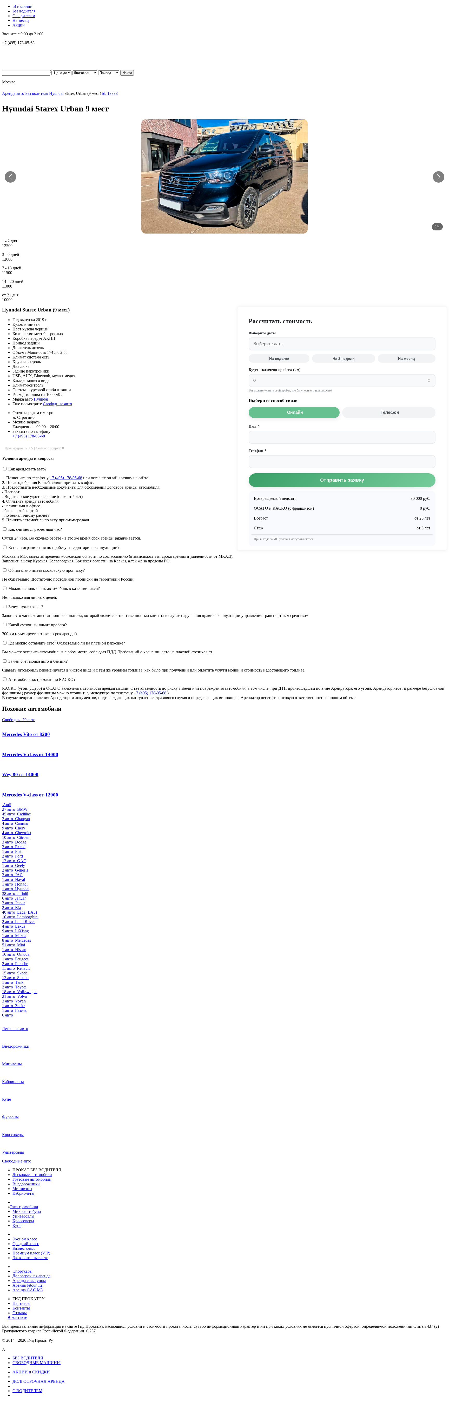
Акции (18, 25)
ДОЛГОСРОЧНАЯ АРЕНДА (38, 1381)
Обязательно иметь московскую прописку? (46, 570)
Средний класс (25, 1243)
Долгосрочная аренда (31, 1276)
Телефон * (258, 451)
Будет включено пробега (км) (275, 370)
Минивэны (22, 1188)
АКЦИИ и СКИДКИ (31, 1372)
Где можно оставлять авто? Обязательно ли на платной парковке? (66, 643)
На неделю (279, 358)
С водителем (23, 16)
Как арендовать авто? (27, 469)
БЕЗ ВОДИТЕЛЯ (27, 1358)
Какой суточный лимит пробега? (37, 625)
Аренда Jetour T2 (27, 1285)
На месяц (20, 20)
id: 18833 (110, 93)
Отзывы (19, 1313)
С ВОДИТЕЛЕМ (27, 1390)
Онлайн (295, 412)
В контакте (19, 1317)
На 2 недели (344, 358)
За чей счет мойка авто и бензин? (38, 661)
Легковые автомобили (32, 1174)
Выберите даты (262, 333)
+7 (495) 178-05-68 (28, 436)
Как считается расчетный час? (35, 529)
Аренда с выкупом (29, 1280)
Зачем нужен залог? (25, 606)
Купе (16, 1225)
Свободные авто (57, 404)
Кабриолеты (23, 1193)
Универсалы (23, 1216)
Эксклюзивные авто (30, 1257)
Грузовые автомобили (31, 1179)
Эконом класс (24, 1239)
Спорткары (22, 1271)
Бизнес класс (23, 1248)
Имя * (254, 426)
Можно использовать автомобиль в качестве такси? (54, 588)
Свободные (18, 719)
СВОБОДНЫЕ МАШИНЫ (36, 1362)
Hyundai (56, 93)
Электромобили (25, 1207)
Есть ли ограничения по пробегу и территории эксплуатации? (63, 547)
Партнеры (21, 1303)
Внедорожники (26, 1184)
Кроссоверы (23, 1221)
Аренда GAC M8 (27, 1290)
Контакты (21, 1308)
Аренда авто (13, 93)
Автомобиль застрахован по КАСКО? (41, 679)
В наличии (22, 6)
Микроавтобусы (26, 1211)
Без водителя (23, 11)
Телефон (390, 412)
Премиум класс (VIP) (31, 1253)
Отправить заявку (342, 480)
